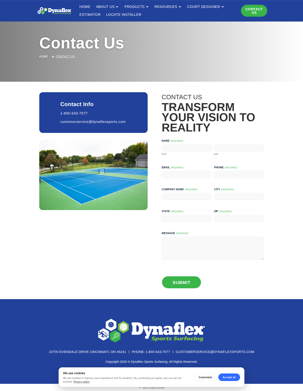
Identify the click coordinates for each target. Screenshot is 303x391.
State (173, 211)
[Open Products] (147, 6)
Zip (223, 211)
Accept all (229, 377)
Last (216, 154)
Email (173, 167)
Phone (225, 167)
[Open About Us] (117, 6)
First (164, 154)
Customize (205, 377)
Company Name (179, 189)
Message (175, 233)
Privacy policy (81, 381)
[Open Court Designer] (222, 6)
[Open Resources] (180, 6)
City (224, 189)
